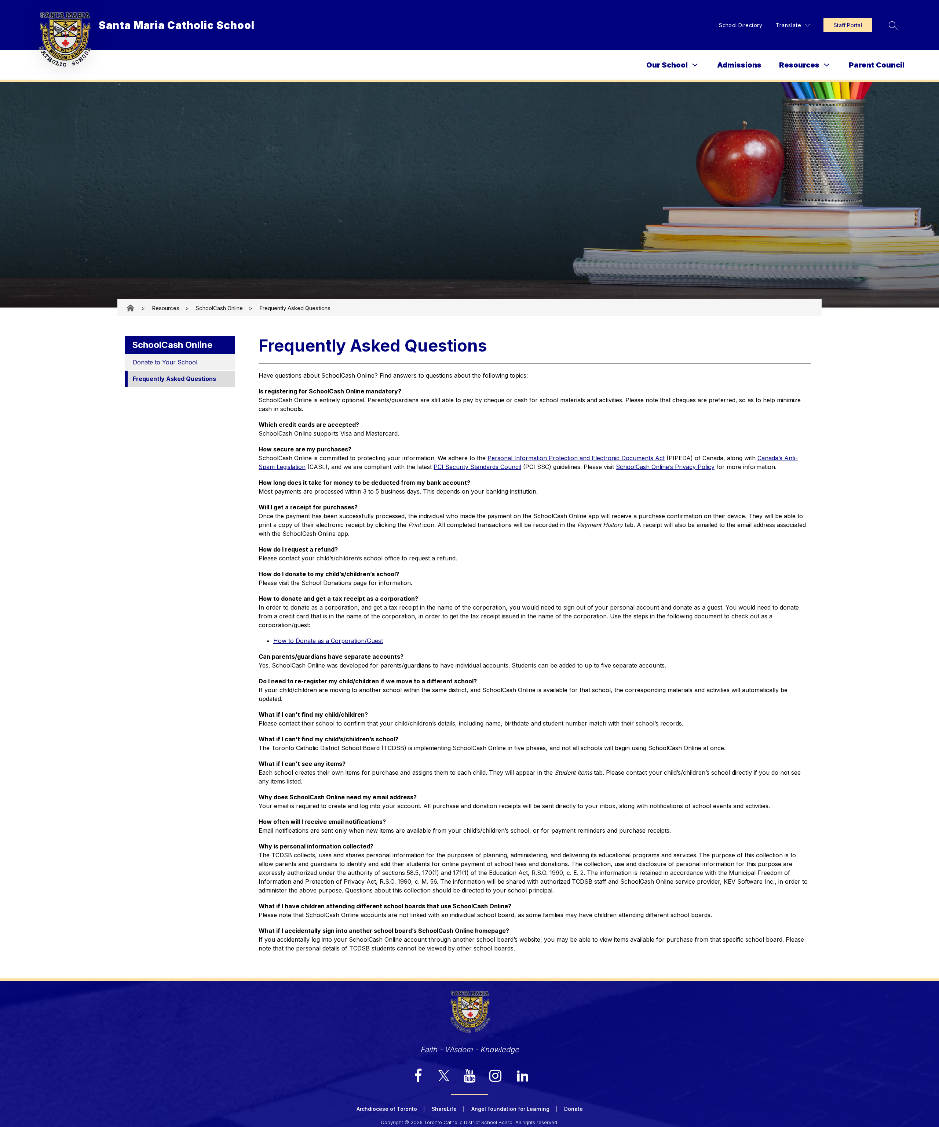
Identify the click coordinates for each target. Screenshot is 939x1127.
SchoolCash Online (219, 307)
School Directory (740, 25)
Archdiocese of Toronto (387, 1109)
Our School (667, 65)
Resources (799, 65)
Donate (573, 1109)
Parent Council (877, 65)
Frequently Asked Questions (294, 307)
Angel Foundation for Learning (510, 1109)
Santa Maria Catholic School (131, 308)
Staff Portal (848, 25)
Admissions (739, 65)
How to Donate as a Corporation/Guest (328, 640)
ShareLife (444, 1109)
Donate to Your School (165, 362)
